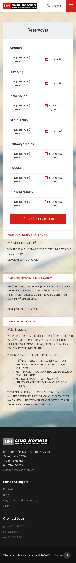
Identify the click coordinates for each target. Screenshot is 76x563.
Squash (16, 48)
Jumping (17, 72)
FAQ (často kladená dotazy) (20, 500)
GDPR (7, 506)
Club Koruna (55, 555)
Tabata (15, 168)
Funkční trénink (21, 192)
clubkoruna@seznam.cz (18, 470)
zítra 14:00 (55, 59)
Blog (6, 495)
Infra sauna (18, 96)
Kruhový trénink (22, 144)
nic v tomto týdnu (55, 107)
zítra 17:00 (55, 83)
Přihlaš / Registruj (38, 219)
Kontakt (8, 489)
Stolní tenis (19, 120)
